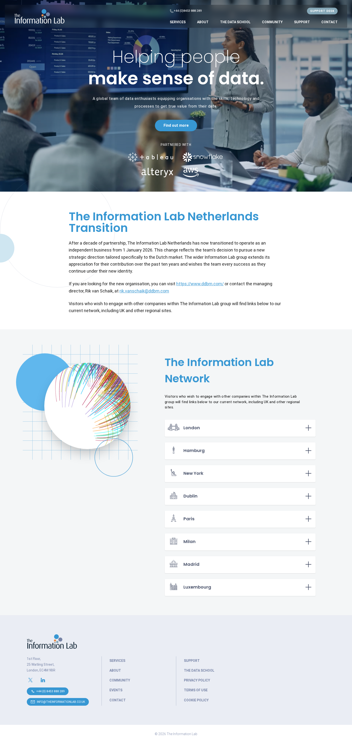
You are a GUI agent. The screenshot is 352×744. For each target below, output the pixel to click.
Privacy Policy (197, 680)
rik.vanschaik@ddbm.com (144, 290)
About (203, 22)
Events (115, 690)
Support (302, 22)
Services (178, 22)
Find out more (176, 125)
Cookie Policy (196, 700)
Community (272, 22)
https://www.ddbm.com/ (200, 283)
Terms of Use (196, 690)
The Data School (235, 22)
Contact (329, 22)
